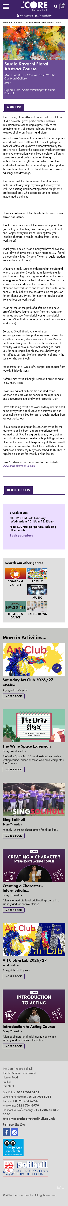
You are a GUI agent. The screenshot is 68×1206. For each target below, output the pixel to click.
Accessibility (44, 15)
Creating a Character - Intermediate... (23, 888)
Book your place (21, 535)
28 (62, 7)
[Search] (56, 6)
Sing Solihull (14, 819)
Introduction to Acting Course (29, 1026)
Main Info (14, 107)
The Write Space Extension (27, 746)
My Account (26, 15)
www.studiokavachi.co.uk (19, 466)
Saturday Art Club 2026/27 (28, 679)
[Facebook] (6, 1132)
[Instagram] (14, 1132)
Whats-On (7, 22)
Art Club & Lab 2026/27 (25, 960)
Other (19, 22)
